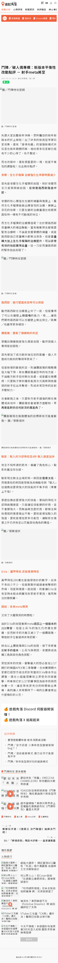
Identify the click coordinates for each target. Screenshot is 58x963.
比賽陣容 (45, 817)
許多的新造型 (39, 140)
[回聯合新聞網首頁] (2, 4)
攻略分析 (6, 9)
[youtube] (46, 2)
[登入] (51, 3)
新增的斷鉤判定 (17, 367)
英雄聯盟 (15, 18)
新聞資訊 (29, 9)
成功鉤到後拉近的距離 (30, 354)
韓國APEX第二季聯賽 (23, 668)
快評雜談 (41, 9)
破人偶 (19, 817)
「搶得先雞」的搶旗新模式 (36, 144)
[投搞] (42, 2)
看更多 (29, 939)
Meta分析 (32, 817)
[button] (55, 2)
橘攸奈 (28, 18)
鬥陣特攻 (7, 817)
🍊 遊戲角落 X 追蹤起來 (22, 719)
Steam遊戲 (41, 18)
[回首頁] (9, 4)
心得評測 (17, 9)
